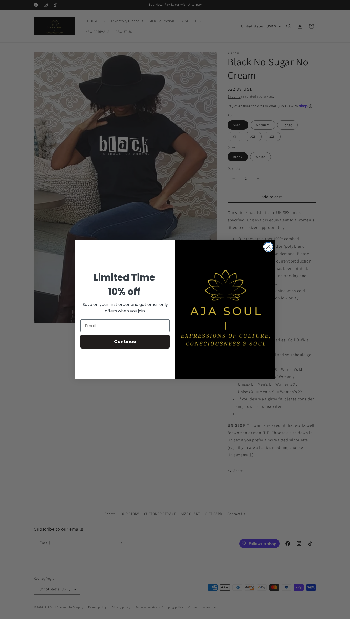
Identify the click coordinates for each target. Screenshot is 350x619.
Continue (125, 341)
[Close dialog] (268, 246)
